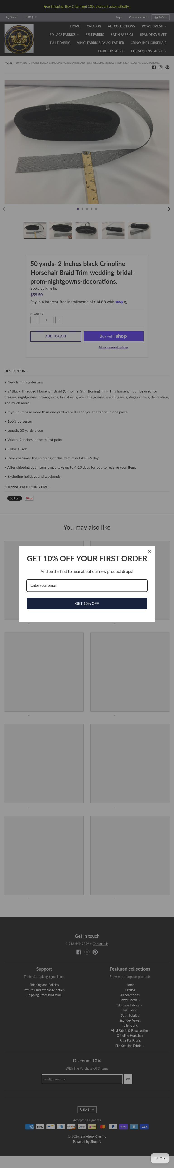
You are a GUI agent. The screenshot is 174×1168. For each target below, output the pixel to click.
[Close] (149, 551)
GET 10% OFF (87, 604)
